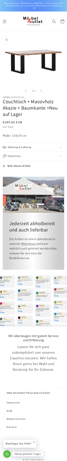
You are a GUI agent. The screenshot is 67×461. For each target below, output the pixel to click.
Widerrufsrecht (16, 418)
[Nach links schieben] (25, 90)
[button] (4, 21)
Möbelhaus (28, 243)
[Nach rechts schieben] (41, 90)
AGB (9, 410)
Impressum (13, 402)
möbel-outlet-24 (37, 460)
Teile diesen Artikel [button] (18, 165)
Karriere (12, 426)
